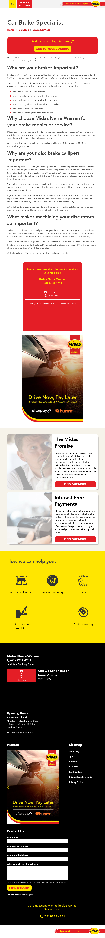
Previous (8, 786)
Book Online (75, 772)
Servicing (74, 751)
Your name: (13, 837)
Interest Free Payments (80, 777)
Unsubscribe (12, 894)
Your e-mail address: (18, 855)
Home (10, 30)
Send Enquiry (19, 887)
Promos (73, 761)
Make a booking (24, 4)
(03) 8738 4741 (52, 283)
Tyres (72, 756)
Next (57, 786)
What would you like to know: (23, 864)
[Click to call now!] (12, 4)
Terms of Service (58, 882)
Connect (73, 766)
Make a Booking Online (22, 664)
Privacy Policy (76, 782)
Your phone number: (18, 846)
